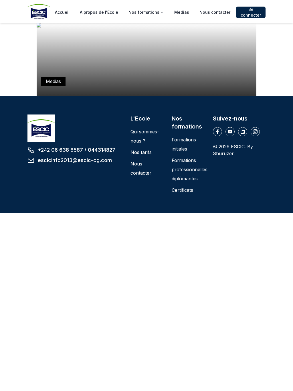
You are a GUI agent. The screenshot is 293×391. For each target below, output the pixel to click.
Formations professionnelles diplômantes (189, 169)
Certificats (182, 190)
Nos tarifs (141, 152)
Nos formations (143, 12)
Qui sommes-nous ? (144, 136)
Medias (181, 12)
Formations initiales (184, 144)
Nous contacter (214, 12)
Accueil (62, 12)
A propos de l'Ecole (99, 12)
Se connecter (251, 12)
